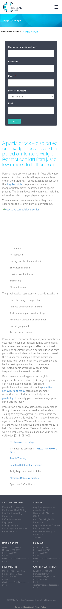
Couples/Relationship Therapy (26, 464)
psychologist (9, 398)
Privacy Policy (40, 607)
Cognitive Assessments (44, 507)
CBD (12, 451)
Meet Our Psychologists (13, 507)
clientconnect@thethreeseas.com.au (15, 559)
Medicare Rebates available (24, 477)
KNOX (40, 448)
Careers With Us (9, 531)
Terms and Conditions (24, 607)
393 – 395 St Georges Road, (14, 571)
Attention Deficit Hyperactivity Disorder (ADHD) (43, 513)
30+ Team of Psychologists (23, 442)
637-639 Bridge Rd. (41, 547)
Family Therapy (18, 458)
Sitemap (37, 537)
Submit (14, 121)
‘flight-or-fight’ (15, 184)
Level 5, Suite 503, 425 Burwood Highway (42, 572)
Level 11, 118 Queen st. (12, 547)
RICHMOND (51, 448)
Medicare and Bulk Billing (14, 510)
